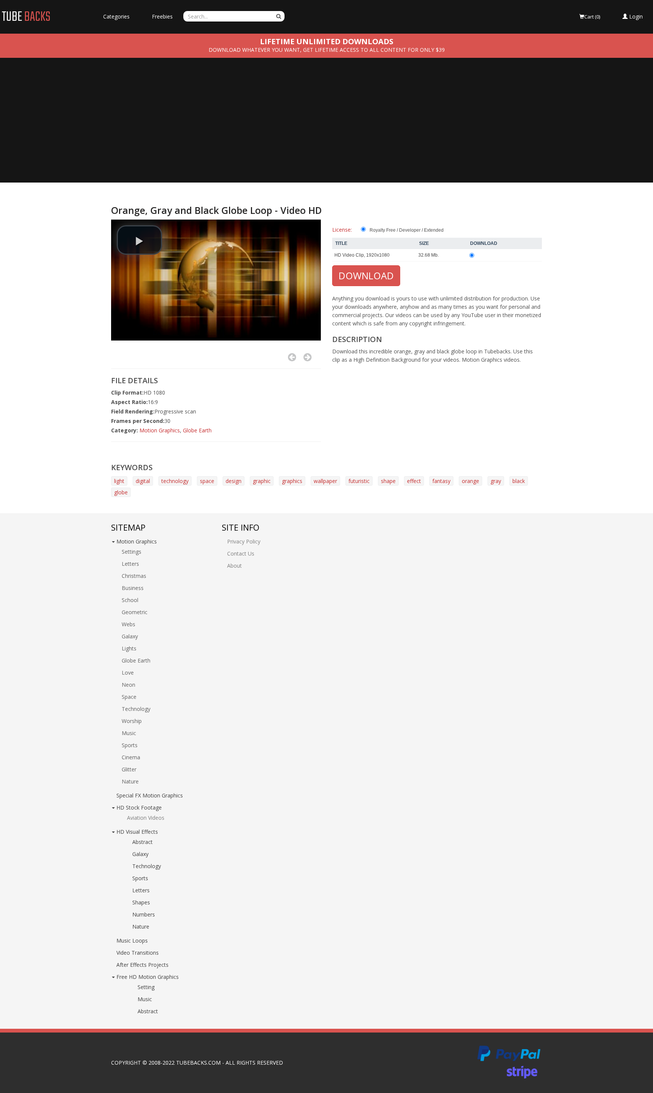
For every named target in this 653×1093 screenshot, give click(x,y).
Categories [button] (116, 16)
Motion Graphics (159, 430)
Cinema (131, 757)
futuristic (359, 481)
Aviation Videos (145, 817)
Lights (129, 648)
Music (129, 733)
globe (121, 492)
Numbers (143, 914)
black (518, 481)
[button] (632, 16)
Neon (128, 684)
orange (470, 481)
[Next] (307, 357)
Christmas (134, 575)
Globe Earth (197, 430)
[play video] (139, 240)
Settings (131, 551)
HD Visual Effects (137, 831)
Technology (136, 708)
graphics (292, 481)
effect (414, 481)
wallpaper (325, 481)
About (234, 565)
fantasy (441, 481)
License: (342, 229)
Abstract (142, 841)
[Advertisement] (326, 126)
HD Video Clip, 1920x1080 (362, 255)
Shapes (141, 902)
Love (128, 672)
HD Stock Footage (139, 807)
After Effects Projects (142, 964)
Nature (130, 781)
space (207, 481)
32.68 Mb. (428, 255)
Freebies (162, 16)
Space (129, 696)
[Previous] (292, 357)
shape (388, 481)
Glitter (129, 769)
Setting (146, 987)
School (130, 600)
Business (133, 587)
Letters (130, 563)
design (233, 481)
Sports (130, 745)
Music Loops (132, 940)
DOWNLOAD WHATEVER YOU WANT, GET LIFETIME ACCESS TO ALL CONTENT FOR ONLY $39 (327, 49)
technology (175, 481)
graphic (262, 481)
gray (496, 481)
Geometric (134, 612)
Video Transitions (137, 952)
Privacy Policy (243, 541)
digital (143, 481)
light (119, 481)
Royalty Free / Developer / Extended (407, 230)
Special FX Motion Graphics (149, 795)
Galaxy (130, 636)
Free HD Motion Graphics (147, 976)
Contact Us (240, 553)
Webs (128, 624)
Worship (132, 721)
